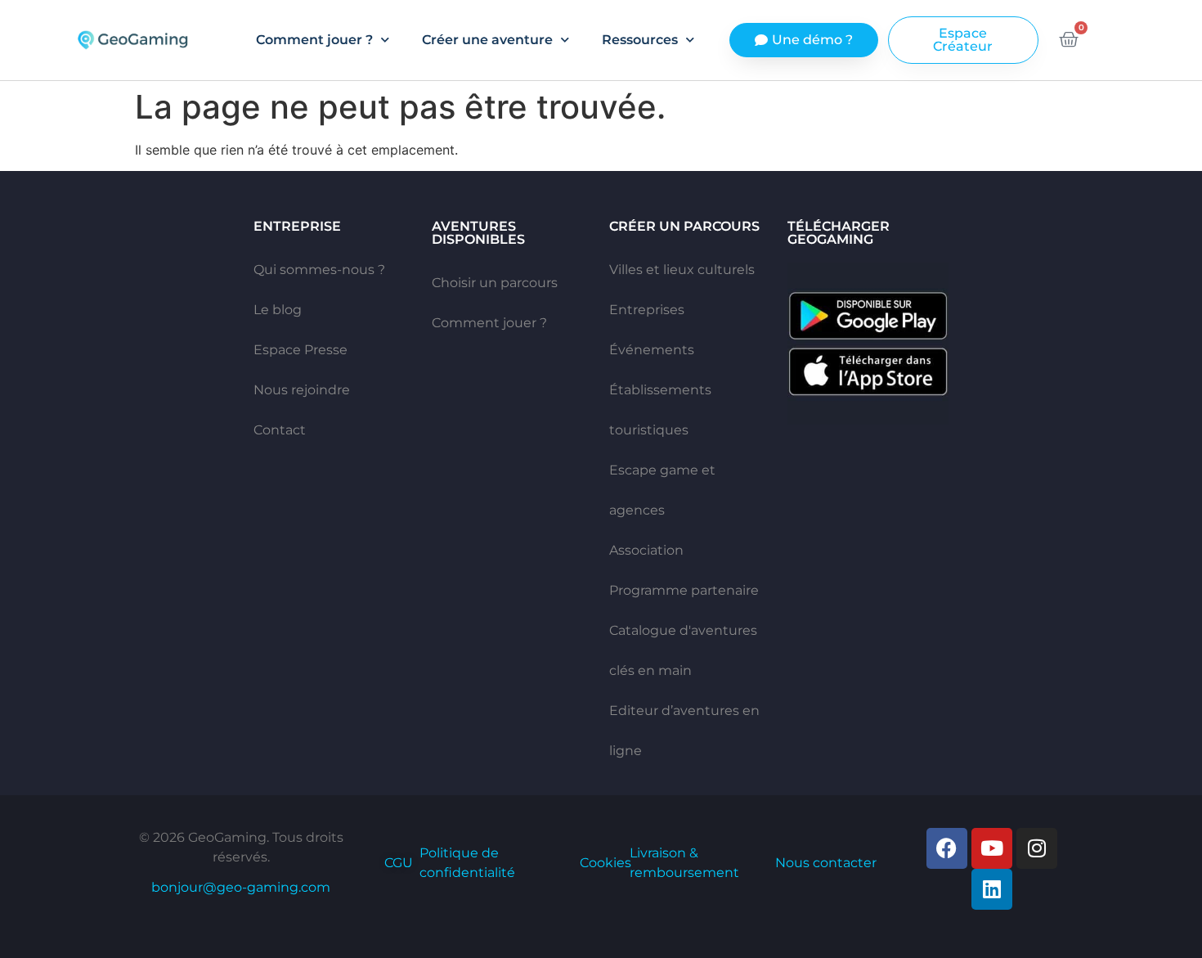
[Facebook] (946, 848)
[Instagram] (1036, 848)
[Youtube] (991, 848)
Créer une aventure (487, 39)
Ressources (640, 39)
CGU (398, 862)
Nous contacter (826, 862)
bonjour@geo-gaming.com (240, 887)
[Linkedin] (991, 889)
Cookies (605, 862)
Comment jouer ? (314, 39)
